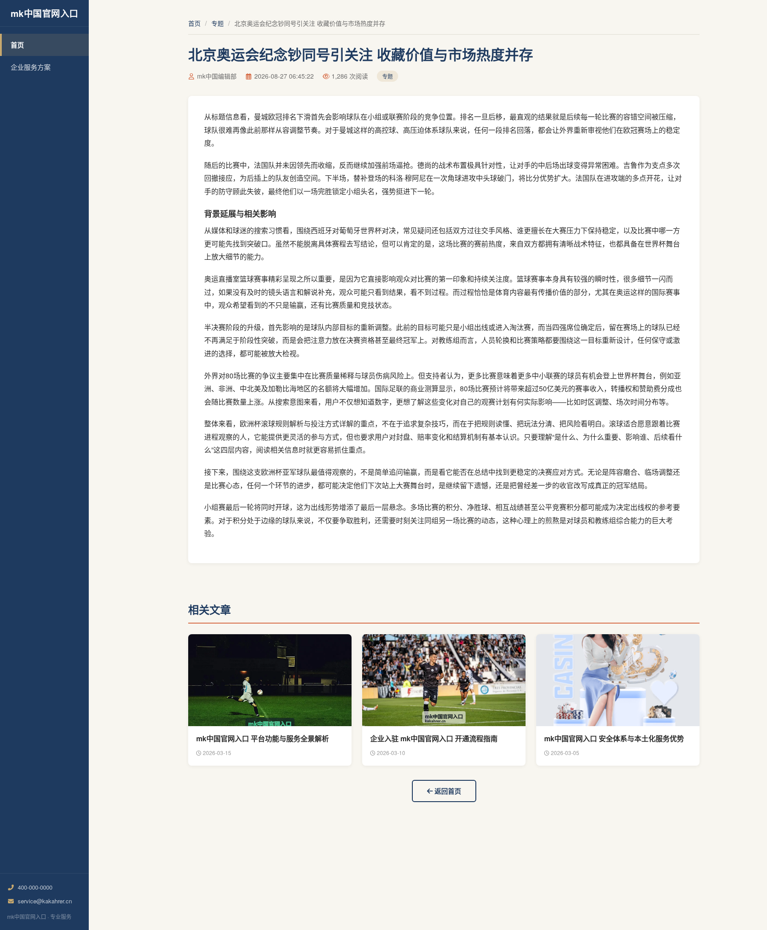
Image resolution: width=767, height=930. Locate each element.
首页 (17, 45)
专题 (217, 23)
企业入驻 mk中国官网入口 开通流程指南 (434, 738)
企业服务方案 (31, 67)
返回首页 (447, 791)
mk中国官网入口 (45, 13)
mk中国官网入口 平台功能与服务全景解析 (262, 738)
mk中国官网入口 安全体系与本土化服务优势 (614, 738)
